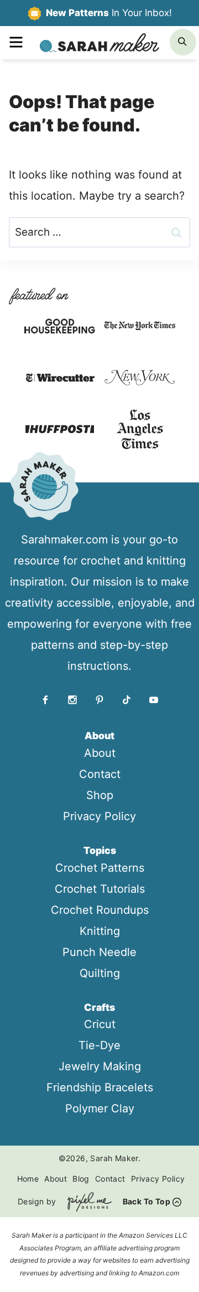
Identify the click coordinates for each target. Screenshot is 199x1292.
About (100, 753)
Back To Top (146, 1201)
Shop (99, 795)
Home (28, 1178)
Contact (100, 774)
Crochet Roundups (100, 910)
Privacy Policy (99, 816)
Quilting (100, 973)
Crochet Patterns (99, 867)
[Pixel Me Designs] (87, 1202)
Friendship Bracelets (99, 1087)
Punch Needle (99, 952)
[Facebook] (45, 700)
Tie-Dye (99, 1045)
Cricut (100, 1024)
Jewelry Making (100, 1066)
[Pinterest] (99, 700)
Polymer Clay (99, 1108)
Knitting (100, 931)
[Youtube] (154, 700)
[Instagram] (72, 700)
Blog (81, 1178)
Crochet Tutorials (100, 889)
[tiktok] (126, 700)
